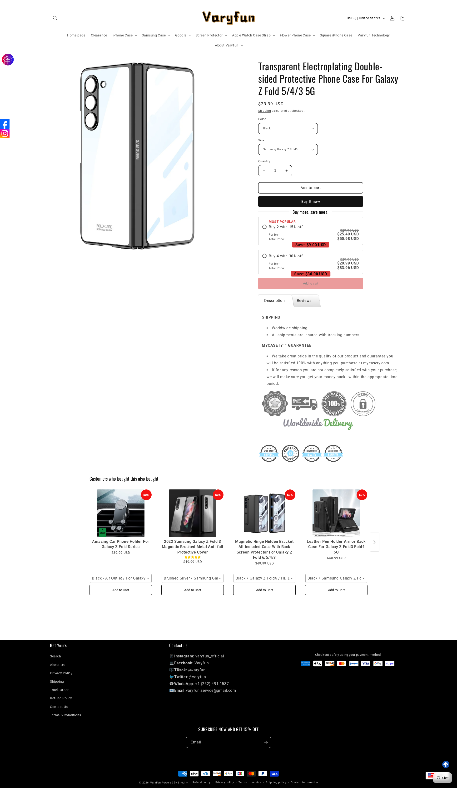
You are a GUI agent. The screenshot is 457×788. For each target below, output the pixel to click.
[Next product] (374, 542)
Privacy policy (224, 782)
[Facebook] (5, 124)
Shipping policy (276, 782)
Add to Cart (120, 590)
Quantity (264, 161)
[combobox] (121, 578)
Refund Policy (61, 698)
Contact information (304, 782)
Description (274, 300)
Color (262, 119)
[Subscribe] (266, 742)
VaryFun (155, 782)
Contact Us (59, 707)
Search (55, 656)
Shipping (264, 110)
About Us (57, 665)
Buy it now (310, 201)
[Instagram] (5, 133)
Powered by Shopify (175, 782)
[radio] (310, 233)
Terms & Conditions (65, 715)
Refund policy (202, 782)
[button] (55, 18)
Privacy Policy (61, 673)
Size (261, 140)
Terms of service (249, 782)
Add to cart (310, 283)
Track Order (59, 690)
